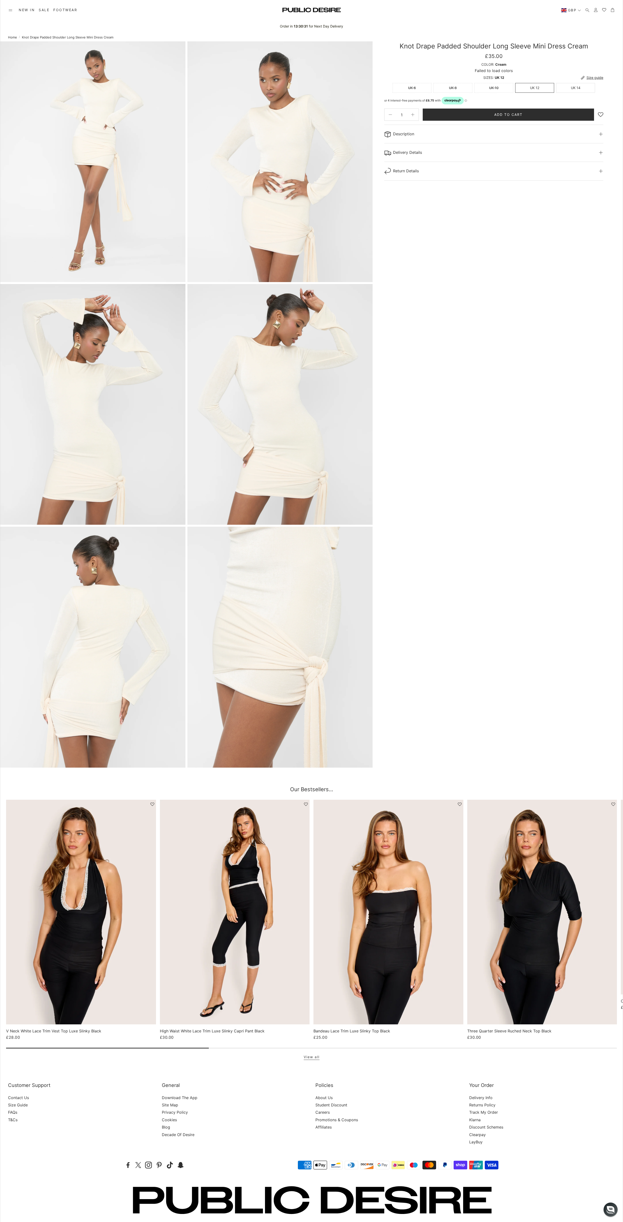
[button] (10, 10)
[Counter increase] (412, 114)
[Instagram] (148, 1165)
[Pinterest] (159, 1165)
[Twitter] (138, 1165)
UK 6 (412, 88)
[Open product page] (81, 912)
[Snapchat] (180, 1165)
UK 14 (575, 88)
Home (12, 37)
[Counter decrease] (390, 114)
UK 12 (534, 88)
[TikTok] (169, 1165)
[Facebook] (128, 1165)
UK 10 (494, 88)
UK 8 (453, 88)
